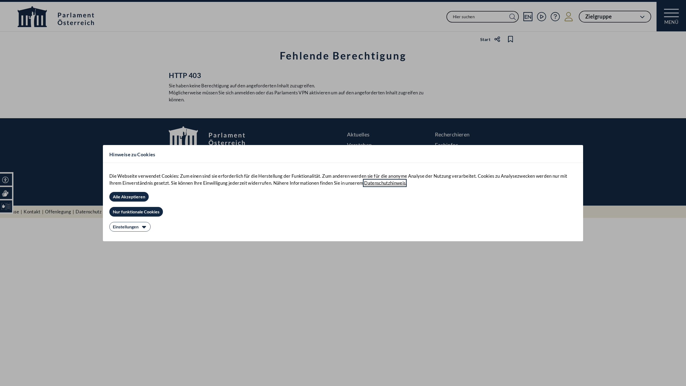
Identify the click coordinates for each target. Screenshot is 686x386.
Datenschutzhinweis (384, 183)
